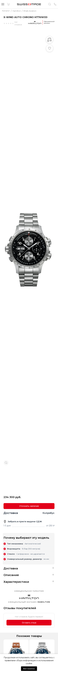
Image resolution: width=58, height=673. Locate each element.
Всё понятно (29, 669)
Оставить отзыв (29, 622)
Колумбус (48, 513)
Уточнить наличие (29, 506)
